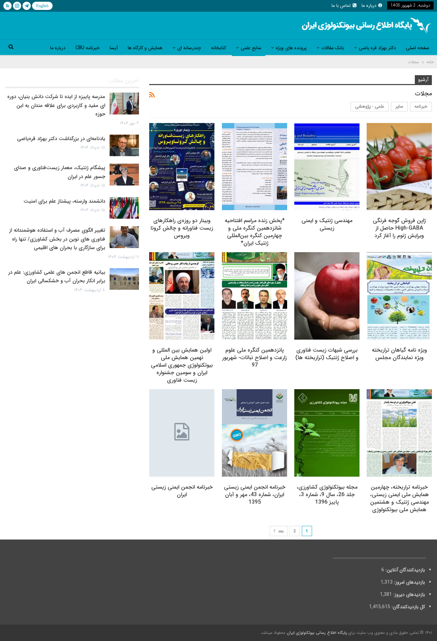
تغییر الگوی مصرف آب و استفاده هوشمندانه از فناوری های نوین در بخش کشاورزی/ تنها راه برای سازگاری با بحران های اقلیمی (57, 239)
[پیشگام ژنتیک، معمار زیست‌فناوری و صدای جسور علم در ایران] (124, 175)
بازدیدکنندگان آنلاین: (404, 570)
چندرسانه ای (189, 48)
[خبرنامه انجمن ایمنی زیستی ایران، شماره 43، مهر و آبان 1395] (254, 433)
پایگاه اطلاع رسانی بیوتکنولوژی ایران (317, 632)
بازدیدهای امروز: (409, 582)
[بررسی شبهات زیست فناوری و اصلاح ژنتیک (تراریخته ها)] (327, 296)
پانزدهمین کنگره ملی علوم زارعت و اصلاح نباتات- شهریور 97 (254, 357)
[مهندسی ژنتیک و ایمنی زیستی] (327, 166)
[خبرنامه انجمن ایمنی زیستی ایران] (181, 433)
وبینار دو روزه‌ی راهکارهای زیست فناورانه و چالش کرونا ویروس (182, 228)
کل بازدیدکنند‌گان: (407, 607)
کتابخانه (218, 48)
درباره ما (369, 5)
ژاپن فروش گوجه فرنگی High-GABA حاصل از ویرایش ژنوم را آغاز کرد (399, 228)
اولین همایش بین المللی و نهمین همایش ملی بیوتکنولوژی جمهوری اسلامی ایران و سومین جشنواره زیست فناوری (182, 365)
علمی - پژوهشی (369, 106)
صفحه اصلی (417, 48)
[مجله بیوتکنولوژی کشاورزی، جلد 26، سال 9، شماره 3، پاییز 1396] (327, 433)
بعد (280, 531)
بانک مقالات (332, 48)
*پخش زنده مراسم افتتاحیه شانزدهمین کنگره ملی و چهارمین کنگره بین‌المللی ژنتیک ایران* (255, 231)
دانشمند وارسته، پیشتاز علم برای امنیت (64, 201)
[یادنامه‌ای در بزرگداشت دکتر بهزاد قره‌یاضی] (124, 145)
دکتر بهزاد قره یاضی (377, 48)
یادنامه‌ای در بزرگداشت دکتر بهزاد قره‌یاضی (61, 139)
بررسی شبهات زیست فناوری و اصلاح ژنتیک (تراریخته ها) (326, 354)
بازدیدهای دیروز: (408, 594)
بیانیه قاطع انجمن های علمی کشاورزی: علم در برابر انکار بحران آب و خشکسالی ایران (56, 276)
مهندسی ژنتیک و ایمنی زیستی (326, 224)
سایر (399, 106)
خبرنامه (420, 106)
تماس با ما (341, 5)
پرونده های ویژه (291, 48)
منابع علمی (251, 48)
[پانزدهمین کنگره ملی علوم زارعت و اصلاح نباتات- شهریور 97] (254, 296)
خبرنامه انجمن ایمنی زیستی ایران (182, 491)
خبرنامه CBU (87, 48)
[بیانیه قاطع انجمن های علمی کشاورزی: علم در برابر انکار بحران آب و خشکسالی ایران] (124, 279)
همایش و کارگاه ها (145, 48)
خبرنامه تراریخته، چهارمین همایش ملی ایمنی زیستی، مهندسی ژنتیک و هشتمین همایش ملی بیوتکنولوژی (399, 498)
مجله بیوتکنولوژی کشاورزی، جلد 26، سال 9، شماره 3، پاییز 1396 (327, 494)
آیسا (114, 48)
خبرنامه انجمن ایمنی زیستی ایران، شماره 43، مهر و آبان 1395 (254, 494)
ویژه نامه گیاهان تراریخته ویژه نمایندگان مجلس (399, 354)
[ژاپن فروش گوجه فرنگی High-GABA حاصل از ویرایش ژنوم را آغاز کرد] (399, 166)
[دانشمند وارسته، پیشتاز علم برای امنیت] (124, 208)
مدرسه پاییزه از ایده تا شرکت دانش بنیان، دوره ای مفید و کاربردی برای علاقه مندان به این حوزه (56, 105)
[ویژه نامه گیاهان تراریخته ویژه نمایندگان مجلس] (399, 296)
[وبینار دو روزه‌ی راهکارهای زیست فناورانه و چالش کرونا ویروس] (181, 166)
